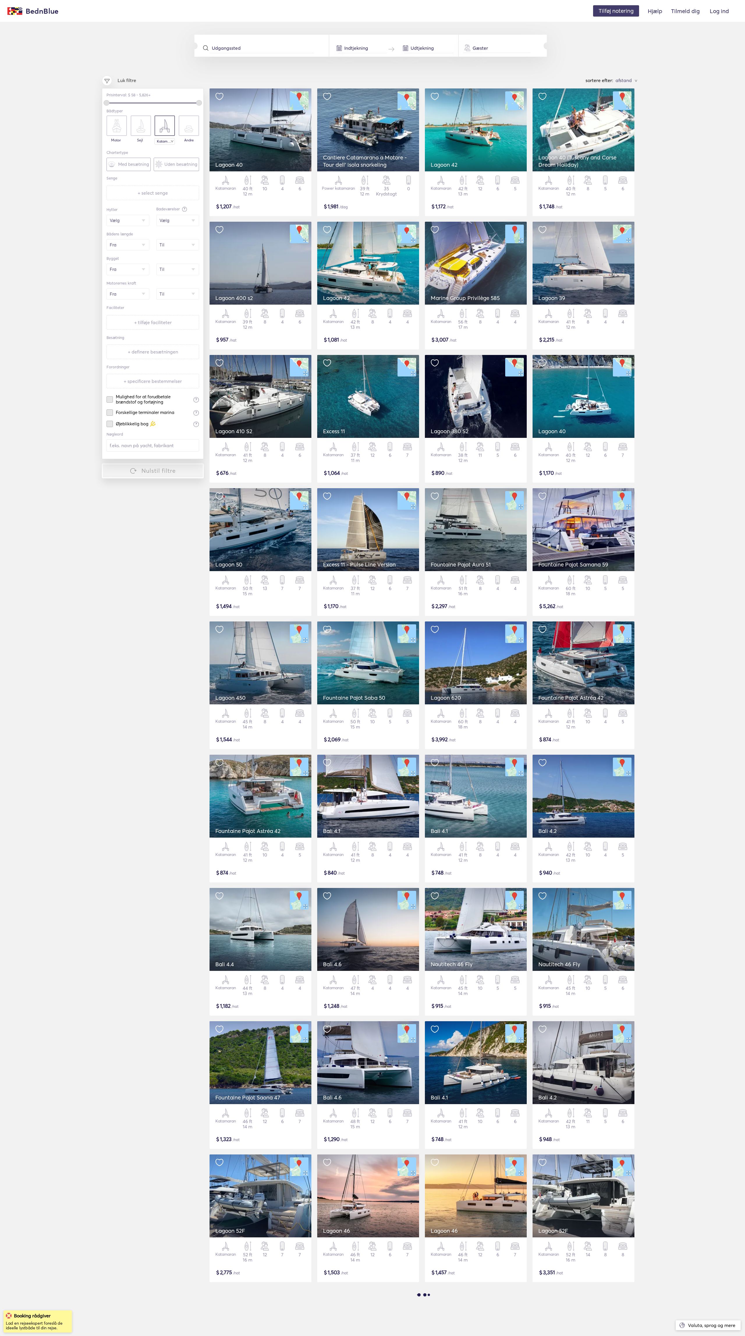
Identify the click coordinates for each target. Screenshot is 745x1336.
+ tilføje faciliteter (153, 322)
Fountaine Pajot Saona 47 (247, 1097)
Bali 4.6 (332, 964)
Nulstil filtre (158, 470)
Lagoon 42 (444, 164)
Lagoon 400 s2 (234, 297)
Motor (116, 140)
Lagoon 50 (228, 564)
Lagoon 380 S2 (450, 431)
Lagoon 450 (230, 697)
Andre (189, 140)
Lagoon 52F (230, 1230)
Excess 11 (334, 431)
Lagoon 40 (229, 164)
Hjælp (655, 11)
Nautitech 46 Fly (452, 964)
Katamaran (166, 141)
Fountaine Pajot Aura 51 (461, 564)
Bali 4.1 (331, 830)
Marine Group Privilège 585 (465, 297)
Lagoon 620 (446, 697)
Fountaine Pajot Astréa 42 (571, 697)
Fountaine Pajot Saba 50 (354, 697)
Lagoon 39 (551, 297)
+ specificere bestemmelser (153, 381)
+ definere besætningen (153, 352)
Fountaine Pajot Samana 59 (573, 564)
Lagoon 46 (336, 1230)
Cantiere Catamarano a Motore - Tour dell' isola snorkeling (365, 161)
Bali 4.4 (224, 964)
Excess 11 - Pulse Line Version (359, 564)
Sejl (140, 140)
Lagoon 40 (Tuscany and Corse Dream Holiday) (577, 161)
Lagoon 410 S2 (233, 431)
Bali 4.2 (547, 830)
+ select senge (153, 193)
